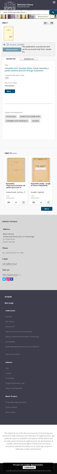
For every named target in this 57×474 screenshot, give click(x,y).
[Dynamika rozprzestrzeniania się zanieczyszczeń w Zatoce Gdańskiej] (16, 170)
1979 (6, 78)
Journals (8, 316)
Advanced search (43, 17)
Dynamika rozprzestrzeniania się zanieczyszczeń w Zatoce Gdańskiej (15, 185)
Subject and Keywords (13, 388)
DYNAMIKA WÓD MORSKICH (17, 121)
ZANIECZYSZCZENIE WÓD (30, 116)
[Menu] (54, 2)
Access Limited (17, 44)
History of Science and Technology (18, 331)
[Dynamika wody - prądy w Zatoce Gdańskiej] (41, 170)
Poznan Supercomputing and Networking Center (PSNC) (28, 470)
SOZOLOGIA (11, 116)
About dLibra (10, 412)
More (47, 209)
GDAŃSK (35, 121)
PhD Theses (9, 321)
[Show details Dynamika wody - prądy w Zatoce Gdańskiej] (48, 202)
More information (37, 465)
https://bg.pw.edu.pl (10, 275)
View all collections (12, 354)
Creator (8, 373)
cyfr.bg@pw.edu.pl (10, 264)
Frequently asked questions (16, 402)
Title (7, 368)
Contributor (9, 378)
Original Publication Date (15, 383)
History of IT (10, 326)
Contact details (11, 407)
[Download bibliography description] (8, 202)
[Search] (53, 12)
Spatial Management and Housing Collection (22, 347)
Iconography (10, 342)
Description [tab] (11, 59)
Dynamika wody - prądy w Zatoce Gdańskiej (40, 185)
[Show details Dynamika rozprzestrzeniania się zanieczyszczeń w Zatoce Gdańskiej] (23, 202)
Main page (9, 303)
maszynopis (9, 85)
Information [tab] (29, 59)
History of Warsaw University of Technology (22, 337)
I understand (29, 467)
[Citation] (51, 23)
